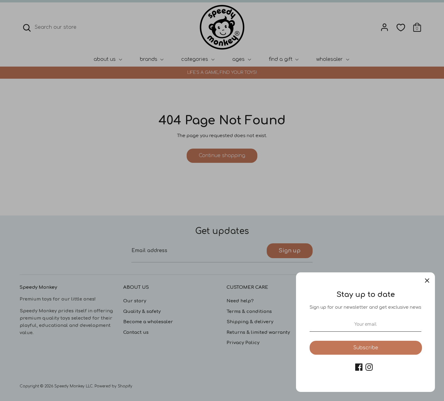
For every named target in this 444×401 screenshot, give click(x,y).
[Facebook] (358, 367)
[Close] (427, 280)
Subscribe (365, 347)
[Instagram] (369, 367)
